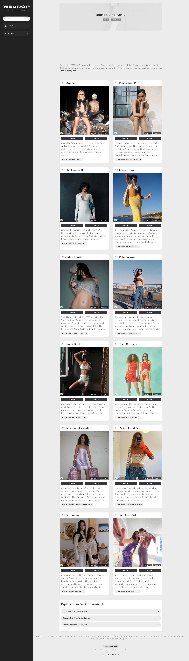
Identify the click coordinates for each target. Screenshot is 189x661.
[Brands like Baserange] (84, 567)
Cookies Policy (123, 649)
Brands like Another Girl (126, 591)
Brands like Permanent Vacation (76, 504)
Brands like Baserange (72, 591)
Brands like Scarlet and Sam (128, 504)
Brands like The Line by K (73, 243)
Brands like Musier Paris (126, 246)
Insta (96, 138)
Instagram (71, 71)
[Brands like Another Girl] (137, 567)
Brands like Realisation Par (127, 159)
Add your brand (111, 646)
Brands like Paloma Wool (127, 333)
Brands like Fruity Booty (72, 417)
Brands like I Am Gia (71, 159)
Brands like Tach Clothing (127, 417)
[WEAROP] (16, 7)
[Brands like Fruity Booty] (84, 396)
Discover (11, 26)
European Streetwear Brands (75, 611)
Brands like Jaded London (73, 333)
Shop (62, 71)
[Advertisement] (111, 47)
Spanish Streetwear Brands (75, 625)
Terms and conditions (111, 649)
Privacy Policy (99, 649)
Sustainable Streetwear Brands (76, 618)
